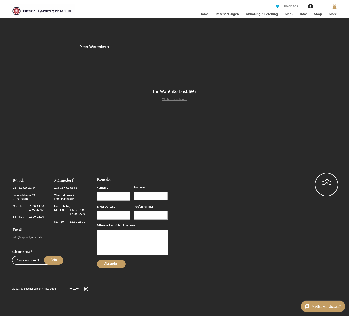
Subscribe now (21, 251)
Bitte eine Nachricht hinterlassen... (118, 225)
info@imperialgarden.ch (27, 237)
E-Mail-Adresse (106, 206)
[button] (261, 14)
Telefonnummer (143, 206)
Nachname (140, 187)
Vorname (102, 187)
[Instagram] (86, 289)
